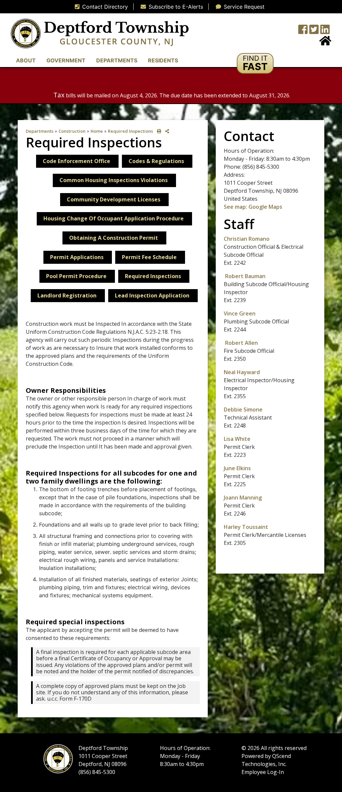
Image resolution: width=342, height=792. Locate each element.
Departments (39, 131)
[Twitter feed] (314, 31)
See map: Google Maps (253, 206)
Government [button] (66, 60)
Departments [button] (116, 60)
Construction (72, 131)
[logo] (100, 33)
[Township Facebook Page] (303, 31)
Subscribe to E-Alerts (176, 6)
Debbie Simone (243, 409)
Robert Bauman (245, 276)
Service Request (244, 6)
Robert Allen (241, 342)
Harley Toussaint (246, 527)
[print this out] (157, 131)
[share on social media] (166, 131)
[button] (255, 63)
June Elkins (237, 468)
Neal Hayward (242, 372)
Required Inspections (130, 131)
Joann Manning (243, 497)
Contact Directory (105, 6)
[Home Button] (325, 42)
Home (97, 131)
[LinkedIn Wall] (325, 31)
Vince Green (239, 313)
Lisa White (237, 439)
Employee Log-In (262, 772)
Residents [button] (163, 60)
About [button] (26, 60)
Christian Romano (247, 238)
